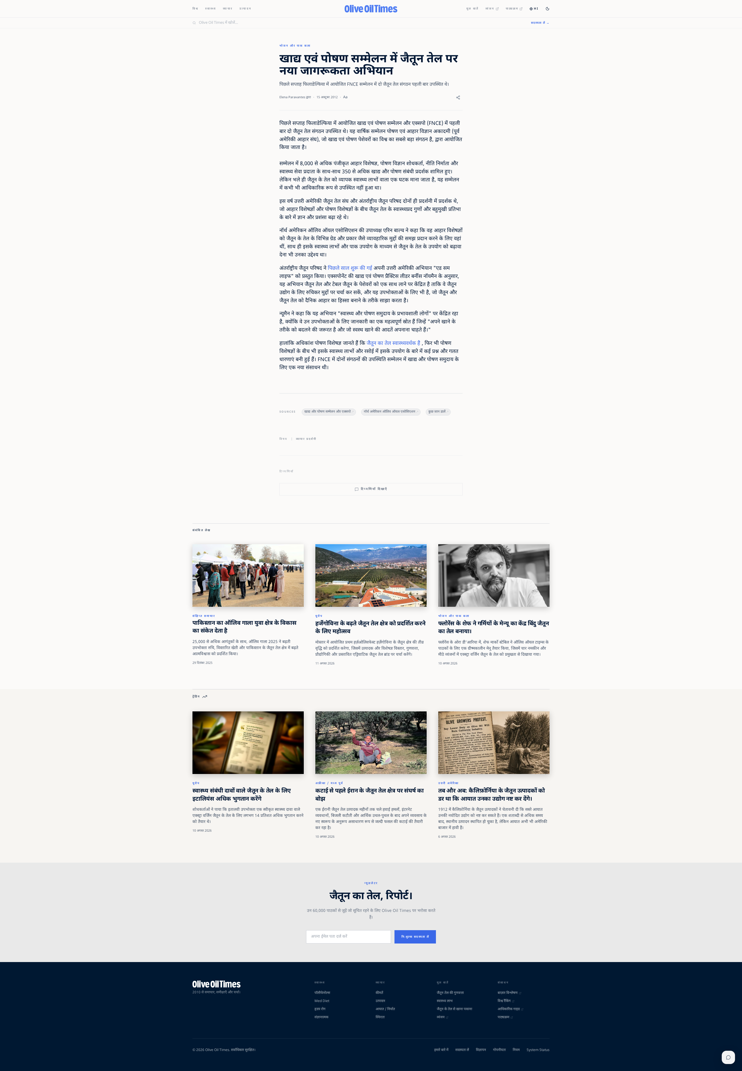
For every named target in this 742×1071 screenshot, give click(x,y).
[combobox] (361, 23)
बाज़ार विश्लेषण (508, 993)
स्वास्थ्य (210, 9)
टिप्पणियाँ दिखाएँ (374, 489)
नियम (516, 1050)
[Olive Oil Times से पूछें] (728, 1057)
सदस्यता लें (462, 1050)
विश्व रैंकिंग (504, 1001)
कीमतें (379, 993)
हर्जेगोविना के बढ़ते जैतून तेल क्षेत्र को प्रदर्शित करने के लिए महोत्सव (370, 628)
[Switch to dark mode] (547, 8)
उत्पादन (245, 9)
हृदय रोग (319, 1009)
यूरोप (319, 616)
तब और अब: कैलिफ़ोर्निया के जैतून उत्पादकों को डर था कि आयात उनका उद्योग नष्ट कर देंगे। (491, 795)
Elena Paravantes (292, 97)
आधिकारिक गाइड (509, 1009)
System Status (538, 1050)
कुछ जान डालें (436, 412)
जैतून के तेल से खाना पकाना (454, 1009)
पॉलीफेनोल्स (322, 993)
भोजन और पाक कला (295, 46)
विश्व (195, 9)
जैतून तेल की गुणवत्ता (450, 993)
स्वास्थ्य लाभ (444, 1001)
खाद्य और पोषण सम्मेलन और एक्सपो (327, 412)
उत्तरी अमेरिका (448, 783)
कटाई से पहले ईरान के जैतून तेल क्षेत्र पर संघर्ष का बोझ (369, 795)
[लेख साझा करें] (458, 97)
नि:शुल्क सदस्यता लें (415, 937)
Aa (345, 97)
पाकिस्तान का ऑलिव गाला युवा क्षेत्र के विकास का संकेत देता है (244, 627)
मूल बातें (472, 9)
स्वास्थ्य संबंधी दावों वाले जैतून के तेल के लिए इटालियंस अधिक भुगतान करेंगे (241, 795)
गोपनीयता (499, 1050)
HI (536, 9)
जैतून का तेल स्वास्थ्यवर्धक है (393, 343)
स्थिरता (380, 1017)
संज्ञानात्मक (321, 1017)
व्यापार (227, 9)
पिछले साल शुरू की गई (350, 268)
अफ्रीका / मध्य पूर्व (329, 783)
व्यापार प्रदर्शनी (306, 439)
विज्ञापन (481, 1050)
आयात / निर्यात (385, 1009)
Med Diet (321, 1001)
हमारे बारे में (441, 1050)
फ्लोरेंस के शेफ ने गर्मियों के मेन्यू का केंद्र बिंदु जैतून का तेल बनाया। (493, 628)
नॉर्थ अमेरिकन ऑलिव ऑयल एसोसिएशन (389, 412)
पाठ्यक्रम (512, 9)
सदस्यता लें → (540, 23)
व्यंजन (489, 9)
